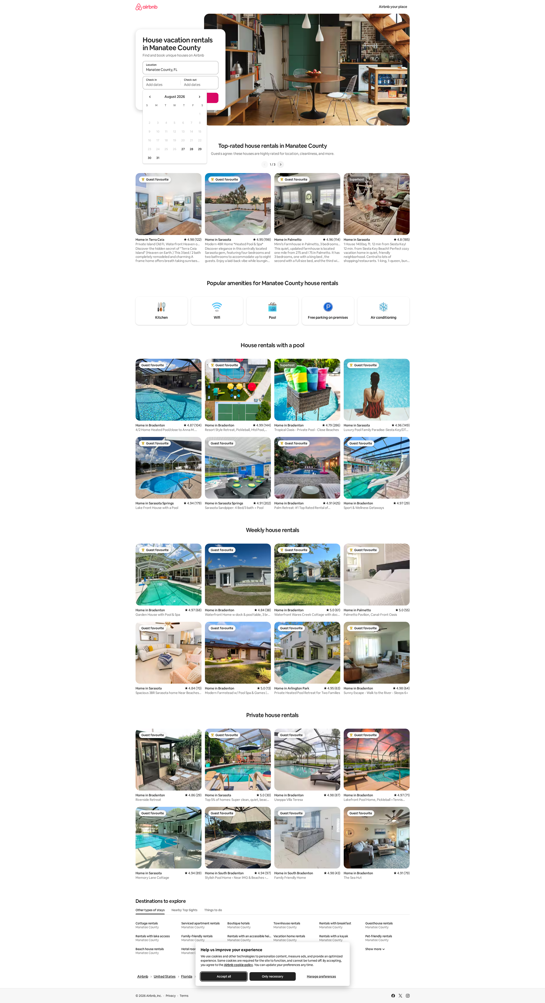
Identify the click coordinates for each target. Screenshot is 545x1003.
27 (183, 149)
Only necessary (272, 976)
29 (200, 149)
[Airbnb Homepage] (146, 6)
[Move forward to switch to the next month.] (199, 97)
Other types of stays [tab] (150, 910)
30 (149, 158)
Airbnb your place (393, 6)
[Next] (280, 164)
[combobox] (180, 69)
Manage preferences (321, 976)
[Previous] (264, 164)
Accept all (224, 976)
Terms (184, 996)
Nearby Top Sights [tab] (184, 910)
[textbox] (161, 84)
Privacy (171, 996)
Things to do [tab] (213, 910)
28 (191, 149)
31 (157, 158)
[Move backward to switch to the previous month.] (150, 97)
